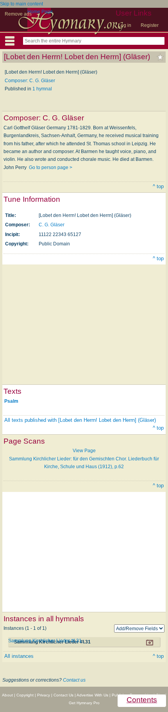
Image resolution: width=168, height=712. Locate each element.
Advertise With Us (92, 695)
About (7, 695)
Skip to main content (21, 4)
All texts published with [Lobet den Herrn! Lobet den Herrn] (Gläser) (80, 420)
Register (150, 25)
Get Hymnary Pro (84, 703)
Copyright (25, 695)
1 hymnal (42, 89)
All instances (19, 656)
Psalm (11, 401)
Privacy (43, 695)
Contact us (74, 680)
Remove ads (18, 14)
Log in (124, 25)
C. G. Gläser (51, 224)
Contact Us (63, 695)
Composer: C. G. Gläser (30, 80)
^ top (158, 186)
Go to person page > (50, 167)
